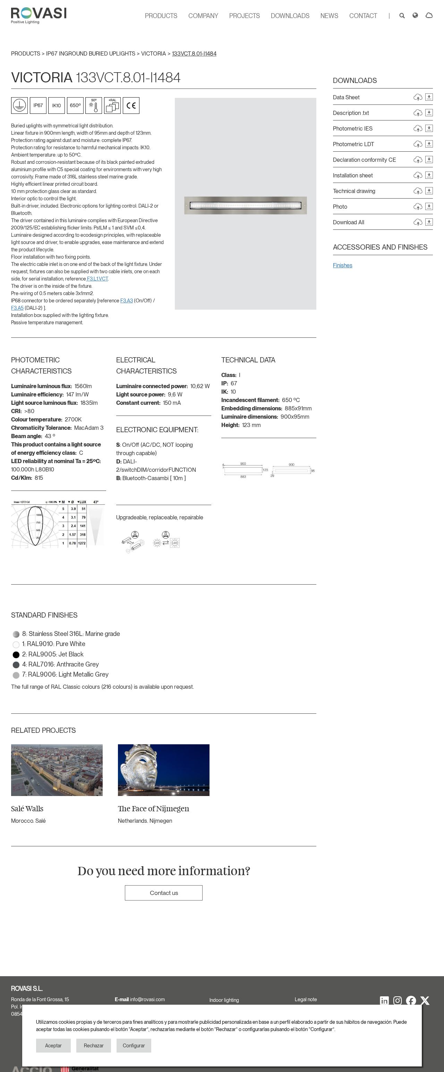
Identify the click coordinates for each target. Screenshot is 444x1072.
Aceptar (53, 1045)
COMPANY (203, 15)
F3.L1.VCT (97, 279)
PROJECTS (244, 15)
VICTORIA (154, 53)
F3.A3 (126, 300)
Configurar (134, 1045)
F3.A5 (17, 308)
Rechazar (94, 1045)
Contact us (164, 892)
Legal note (306, 999)
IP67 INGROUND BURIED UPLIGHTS (91, 53)
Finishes (342, 265)
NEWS (329, 15)
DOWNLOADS (290, 15)
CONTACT (363, 15)
